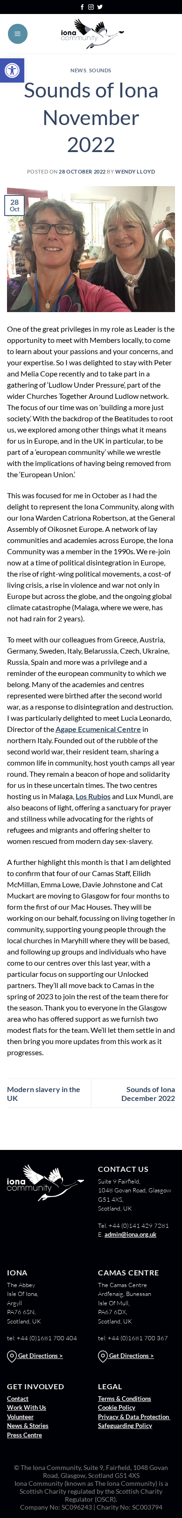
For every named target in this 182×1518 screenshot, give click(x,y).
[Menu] (18, 34)
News (78, 70)
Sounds (100, 70)
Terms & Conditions (124, 1398)
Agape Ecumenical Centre (98, 728)
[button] (12, 70)
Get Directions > (40, 1355)
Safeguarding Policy (125, 1425)
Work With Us (26, 1407)
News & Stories (28, 1425)
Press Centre (24, 1435)
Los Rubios (93, 796)
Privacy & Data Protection (134, 1417)
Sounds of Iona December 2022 (148, 1093)
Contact (17, 1398)
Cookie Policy (116, 1407)
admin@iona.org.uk (130, 1234)
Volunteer (20, 1417)
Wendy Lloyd (135, 171)
